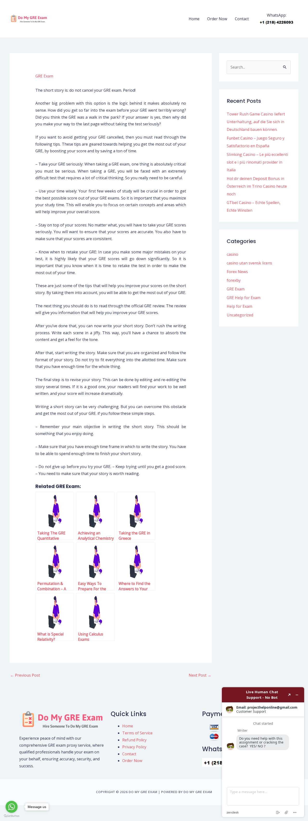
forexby (234, 280)
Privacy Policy (134, 747)
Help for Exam (239, 306)
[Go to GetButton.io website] (11, 816)
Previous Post (25, 675)
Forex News (237, 271)
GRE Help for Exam (243, 297)
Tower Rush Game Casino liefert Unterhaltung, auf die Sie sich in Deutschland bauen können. (256, 121)
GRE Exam (44, 76)
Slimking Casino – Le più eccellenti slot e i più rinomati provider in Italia (257, 162)
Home (194, 18)
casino (232, 254)
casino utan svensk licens (249, 263)
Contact (242, 18)
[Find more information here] (263, 752)
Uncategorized (240, 315)
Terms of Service (137, 733)
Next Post (200, 675)
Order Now (217, 18)
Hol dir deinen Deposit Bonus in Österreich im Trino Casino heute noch (257, 186)
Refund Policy (134, 740)
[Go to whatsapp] (12, 807)
